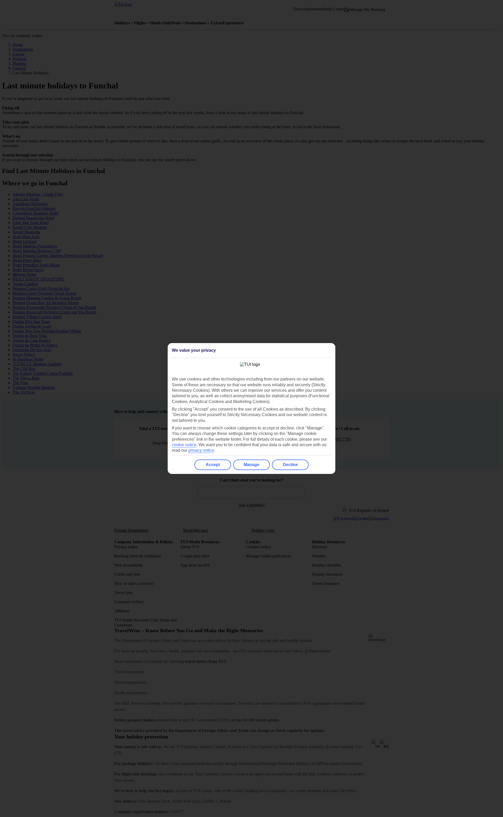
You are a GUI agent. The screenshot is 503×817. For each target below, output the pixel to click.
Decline (290, 464)
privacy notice (201, 450)
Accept (213, 464)
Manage (251, 464)
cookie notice (184, 445)
